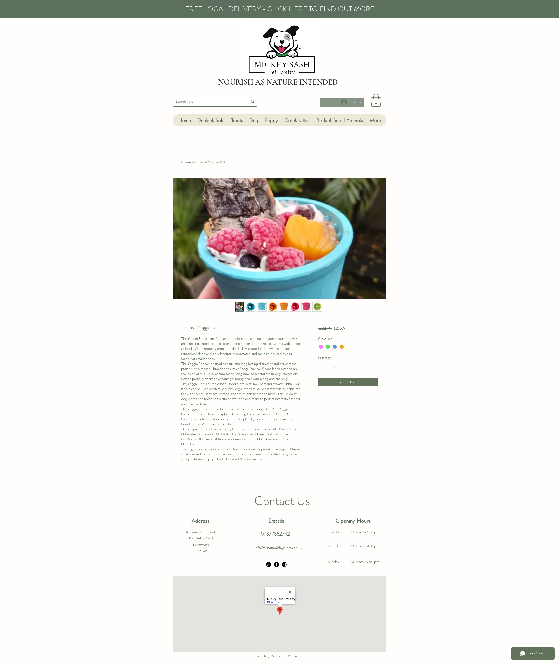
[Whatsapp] (268, 564)
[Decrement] (322, 367)
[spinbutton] (328, 367)
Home (186, 162)
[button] (376, 100)
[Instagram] (284, 564)
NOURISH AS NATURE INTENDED (278, 82)
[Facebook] (276, 564)
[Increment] (335, 367)
